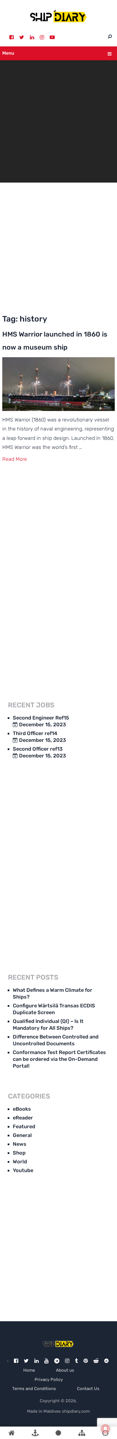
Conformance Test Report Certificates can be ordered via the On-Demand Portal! (59, 1059)
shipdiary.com (76, 1411)
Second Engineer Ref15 (41, 718)
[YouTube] (52, 37)
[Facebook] (11, 37)
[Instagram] (42, 37)
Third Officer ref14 (35, 733)
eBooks (22, 1109)
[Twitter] (21, 37)
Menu (8, 53)
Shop (19, 1153)
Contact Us (88, 1388)
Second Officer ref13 (37, 749)
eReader (23, 1118)
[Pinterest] (85, 1361)
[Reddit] (96, 1361)
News (19, 1144)
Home (29, 1370)
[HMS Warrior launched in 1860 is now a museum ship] (58, 384)
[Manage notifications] (105, 1428)
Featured (24, 1126)
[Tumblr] (76, 1361)
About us (65, 1370)
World (20, 1162)
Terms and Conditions (34, 1388)
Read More (14, 459)
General (22, 1135)
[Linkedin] (32, 37)
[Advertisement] (58, 246)
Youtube (23, 1170)
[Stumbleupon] (106, 1361)
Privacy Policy (49, 1379)
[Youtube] (46, 1361)
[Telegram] (56, 1361)
